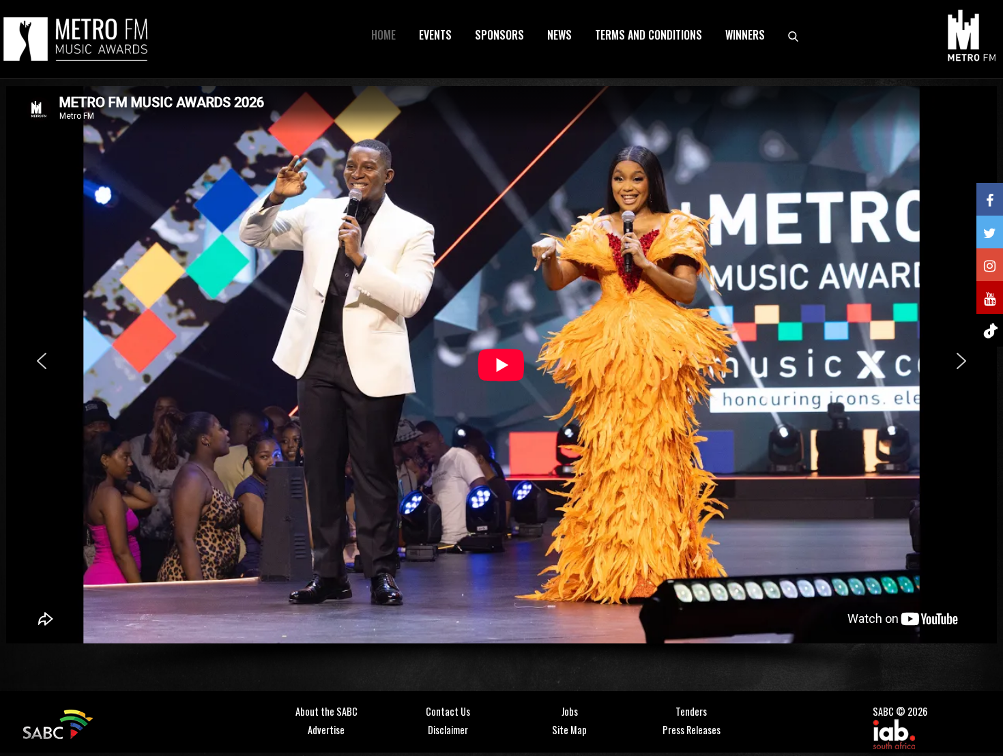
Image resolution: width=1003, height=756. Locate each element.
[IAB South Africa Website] (894, 732)
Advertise (326, 730)
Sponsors (499, 35)
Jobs (570, 711)
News (559, 35)
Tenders (691, 711)
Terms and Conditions (648, 35)
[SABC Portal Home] (60, 723)
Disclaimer (448, 730)
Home (383, 35)
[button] (42, 361)
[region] (501, 383)
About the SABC (326, 711)
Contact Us (448, 711)
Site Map (569, 730)
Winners (745, 35)
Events (435, 35)
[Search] (793, 34)
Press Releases (692, 730)
